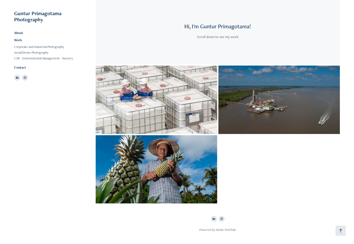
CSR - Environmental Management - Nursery (43, 58)
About (18, 33)
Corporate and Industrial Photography (39, 47)
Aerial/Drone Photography (31, 52)
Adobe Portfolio (226, 230)
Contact (20, 67)
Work (18, 40)
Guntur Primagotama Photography (38, 16)
